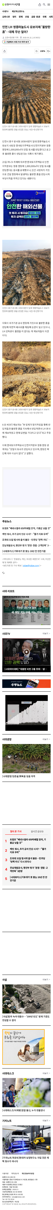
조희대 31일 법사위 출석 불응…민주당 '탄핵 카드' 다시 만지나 (26, 539)
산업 (27, 16)
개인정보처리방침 (28, 1173)
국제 (44, 16)
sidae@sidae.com (31, 565)
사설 (4, 979)
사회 (51, 16)
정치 (14, 16)
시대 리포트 (8, 591)
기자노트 (7, 1120)
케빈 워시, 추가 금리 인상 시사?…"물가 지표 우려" (25, 534)
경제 (20, 16)
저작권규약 (15, 1173)
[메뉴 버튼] (49, 5)
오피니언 (6, 16)
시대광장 (7, 739)
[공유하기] (40, 5)
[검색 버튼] (44, 4)
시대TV (6, 633)
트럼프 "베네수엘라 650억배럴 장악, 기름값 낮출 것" (26, 528)
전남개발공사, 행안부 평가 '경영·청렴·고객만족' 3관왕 (26, 545)
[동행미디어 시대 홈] (11, 4)
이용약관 (5, 1173)
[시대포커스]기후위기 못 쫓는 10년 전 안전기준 (24, 551)
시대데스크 (8, 1073)
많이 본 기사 (15, 831)
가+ (48, 51)
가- (36, 51)
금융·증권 (35, 16)
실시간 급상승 (37, 831)
